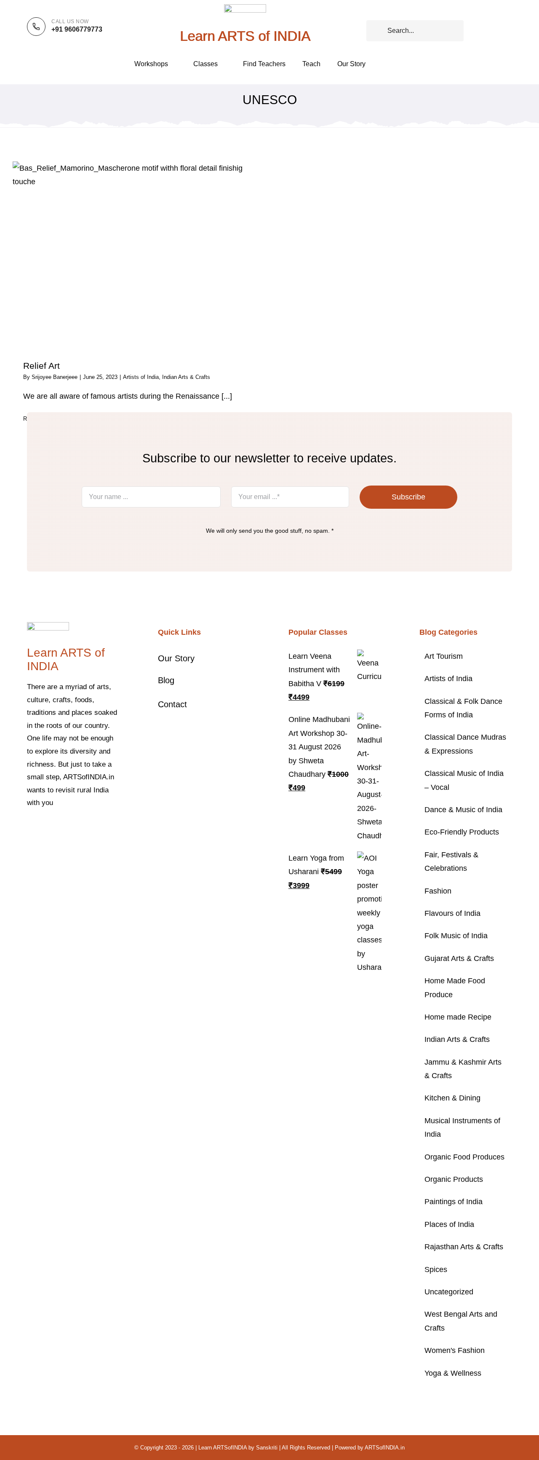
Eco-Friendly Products (461, 832)
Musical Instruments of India (462, 1127)
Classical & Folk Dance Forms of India (463, 708)
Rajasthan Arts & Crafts (463, 1247)
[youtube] (83, 828)
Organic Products (453, 1179)
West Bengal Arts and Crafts (460, 1321)
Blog (166, 680)
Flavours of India (452, 913)
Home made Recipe (457, 1017)
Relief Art (41, 365)
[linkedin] (96, 828)
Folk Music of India (456, 935)
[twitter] (42, 828)
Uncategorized (448, 1292)
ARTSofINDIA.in (385, 1447)
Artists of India (141, 377)
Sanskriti (267, 1447)
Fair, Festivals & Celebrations (451, 861)
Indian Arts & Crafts (186, 377)
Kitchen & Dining (452, 1098)
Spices (435, 1269)
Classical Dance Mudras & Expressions (465, 744)
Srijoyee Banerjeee (54, 377)
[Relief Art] (137, 254)
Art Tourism (443, 656)
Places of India (449, 1224)
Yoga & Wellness (452, 1373)
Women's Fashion (454, 1350)
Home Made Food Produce (454, 987)
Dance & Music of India (463, 809)
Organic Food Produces (464, 1157)
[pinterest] (69, 828)
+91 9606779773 (76, 29)
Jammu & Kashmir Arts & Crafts (463, 1069)
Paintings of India (453, 1201)
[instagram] (56, 828)
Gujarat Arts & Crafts (459, 958)
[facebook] (29, 828)
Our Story (176, 658)
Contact (172, 704)
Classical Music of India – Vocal (464, 780)
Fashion (437, 891)
